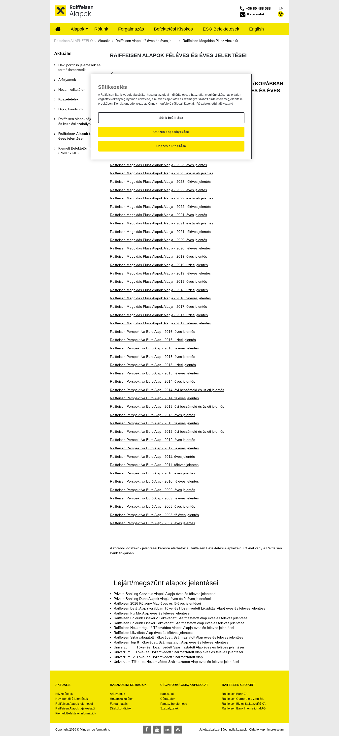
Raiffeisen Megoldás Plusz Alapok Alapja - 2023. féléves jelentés (160, 182)
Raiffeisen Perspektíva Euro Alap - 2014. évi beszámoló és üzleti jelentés (167, 390)
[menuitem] (58, 29)
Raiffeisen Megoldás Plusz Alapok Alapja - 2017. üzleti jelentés (159, 315)
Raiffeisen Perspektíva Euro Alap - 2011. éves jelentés (152, 457)
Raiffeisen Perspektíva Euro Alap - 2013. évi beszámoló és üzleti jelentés (167, 406)
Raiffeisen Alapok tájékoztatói (75, 708)
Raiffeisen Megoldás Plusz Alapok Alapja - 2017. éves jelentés (158, 306)
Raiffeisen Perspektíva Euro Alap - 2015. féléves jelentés (154, 373)
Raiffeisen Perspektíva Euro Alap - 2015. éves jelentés (152, 357)
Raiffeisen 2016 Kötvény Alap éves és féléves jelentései (157, 603)
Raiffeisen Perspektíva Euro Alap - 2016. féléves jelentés (154, 348)
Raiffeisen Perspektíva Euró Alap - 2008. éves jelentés (152, 506)
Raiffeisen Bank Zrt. (235, 694)
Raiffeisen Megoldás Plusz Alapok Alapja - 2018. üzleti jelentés (159, 290)
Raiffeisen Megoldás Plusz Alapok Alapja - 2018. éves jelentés (158, 281)
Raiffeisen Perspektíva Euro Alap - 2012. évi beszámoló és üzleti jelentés (167, 431)
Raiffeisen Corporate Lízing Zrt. (243, 699)
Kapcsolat (167, 694)
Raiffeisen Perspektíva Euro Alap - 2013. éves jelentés (152, 415)
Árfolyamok (117, 694)
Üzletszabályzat (209, 729)
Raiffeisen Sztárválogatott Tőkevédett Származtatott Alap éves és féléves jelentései (179, 637)
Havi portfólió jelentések (71, 699)
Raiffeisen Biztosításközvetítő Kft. (244, 703)
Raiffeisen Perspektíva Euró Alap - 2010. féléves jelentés (154, 481)
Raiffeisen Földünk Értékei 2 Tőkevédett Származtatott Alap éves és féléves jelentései (181, 618)
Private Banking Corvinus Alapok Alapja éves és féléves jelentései (165, 594)
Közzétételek (64, 694)
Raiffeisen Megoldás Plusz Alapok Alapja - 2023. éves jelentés (158, 165)
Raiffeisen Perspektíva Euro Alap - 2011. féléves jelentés (154, 465)
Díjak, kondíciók (120, 708)
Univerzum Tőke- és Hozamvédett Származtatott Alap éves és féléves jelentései (176, 662)
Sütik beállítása (171, 118)
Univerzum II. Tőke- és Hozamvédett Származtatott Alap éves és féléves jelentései (178, 652)
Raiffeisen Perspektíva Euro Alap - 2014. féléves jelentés (154, 398)
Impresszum (275, 729)
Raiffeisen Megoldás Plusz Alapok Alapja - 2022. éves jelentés (158, 190)
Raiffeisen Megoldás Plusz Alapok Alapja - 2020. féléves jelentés (160, 248)
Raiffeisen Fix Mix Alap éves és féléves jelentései (152, 613)
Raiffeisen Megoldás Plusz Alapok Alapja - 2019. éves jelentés (158, 256)
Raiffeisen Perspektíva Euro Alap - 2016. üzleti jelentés (153, 340)
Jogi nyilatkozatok (235, 729)
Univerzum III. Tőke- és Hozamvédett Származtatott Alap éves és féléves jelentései (179, 647)
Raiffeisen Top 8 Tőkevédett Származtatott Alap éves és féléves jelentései (171, 642)
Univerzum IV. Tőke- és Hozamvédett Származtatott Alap (158, 657)
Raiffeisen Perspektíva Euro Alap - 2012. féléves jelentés (154, 448)
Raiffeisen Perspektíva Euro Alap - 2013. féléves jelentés (154, 423)
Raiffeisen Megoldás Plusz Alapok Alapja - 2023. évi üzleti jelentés (161, 173)
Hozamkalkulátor (121, 699)
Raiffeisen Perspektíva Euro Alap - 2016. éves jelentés (152, 332)
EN (281, 8)
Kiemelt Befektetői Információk (75, 713)
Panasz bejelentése (173, 703)
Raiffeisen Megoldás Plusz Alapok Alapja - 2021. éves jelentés (158, 215)
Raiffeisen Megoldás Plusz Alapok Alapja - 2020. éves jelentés (158, 240)
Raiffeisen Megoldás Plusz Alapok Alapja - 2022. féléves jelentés (160, 207)
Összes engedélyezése (171, 132)
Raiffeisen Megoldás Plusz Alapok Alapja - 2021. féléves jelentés (160, 232)
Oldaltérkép (257, 729)
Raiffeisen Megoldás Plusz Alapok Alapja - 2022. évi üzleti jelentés (161, 198)
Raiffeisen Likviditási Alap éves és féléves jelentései (154, 633)
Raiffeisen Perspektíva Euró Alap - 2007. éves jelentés (152, 523)
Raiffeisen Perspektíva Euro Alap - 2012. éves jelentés (152, 440)
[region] (171, 116)
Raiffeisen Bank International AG (244, 708)
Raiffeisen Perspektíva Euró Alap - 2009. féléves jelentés (154, 498)
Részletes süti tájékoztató (215, 103)
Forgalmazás (119, 703)
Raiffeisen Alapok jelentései (74, 703)
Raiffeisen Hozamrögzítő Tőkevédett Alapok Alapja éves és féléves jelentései (174, 628)
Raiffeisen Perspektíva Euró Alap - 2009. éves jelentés (152, 490)
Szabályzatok (169, 708)
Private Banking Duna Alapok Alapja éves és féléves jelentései (162, 599)
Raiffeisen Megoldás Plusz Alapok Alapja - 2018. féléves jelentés (160, 298)
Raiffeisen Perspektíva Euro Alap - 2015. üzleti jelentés (153, 365)
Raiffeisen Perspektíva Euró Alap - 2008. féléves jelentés (154, 515)
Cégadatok (167, 699)
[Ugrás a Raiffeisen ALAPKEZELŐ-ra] (74, 11)
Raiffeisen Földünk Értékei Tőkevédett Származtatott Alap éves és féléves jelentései (179, 623)
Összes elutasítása (171, 146)
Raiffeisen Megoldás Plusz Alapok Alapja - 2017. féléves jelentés (160, 323)
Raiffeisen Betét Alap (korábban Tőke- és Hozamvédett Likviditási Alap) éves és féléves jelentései (190, 608)
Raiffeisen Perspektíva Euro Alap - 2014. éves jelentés (152, 381)
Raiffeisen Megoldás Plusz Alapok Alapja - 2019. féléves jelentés (160, 273)
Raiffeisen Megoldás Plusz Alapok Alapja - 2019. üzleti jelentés (159, 265)
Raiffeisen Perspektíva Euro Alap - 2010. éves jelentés (152, 473)
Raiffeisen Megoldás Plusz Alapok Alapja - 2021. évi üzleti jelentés (161, 223)
